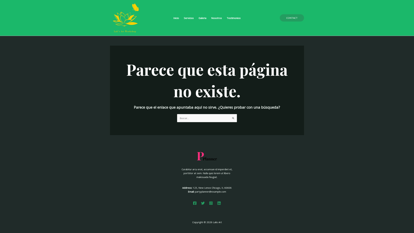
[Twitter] (203, 203)
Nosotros (216, 18)
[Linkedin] (219, 203)
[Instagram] (211, 203)
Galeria (202, 18)
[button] (292, 18)
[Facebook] (195, 203)
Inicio (176, 18)
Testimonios (234, 18)
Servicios (189, 18)
